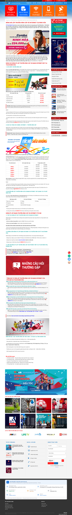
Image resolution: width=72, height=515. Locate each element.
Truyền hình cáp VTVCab (56, 83)
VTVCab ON (43, 506)
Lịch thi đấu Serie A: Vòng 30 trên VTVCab (27, 411)
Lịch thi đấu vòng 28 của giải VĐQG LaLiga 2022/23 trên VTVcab (58, 426)
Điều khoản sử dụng (8, 506)
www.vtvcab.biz (22, 240)
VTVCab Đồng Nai (56, 125)
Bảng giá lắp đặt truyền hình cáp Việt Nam (61, 112)
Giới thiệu (6, 503)
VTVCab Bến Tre (56, 122)
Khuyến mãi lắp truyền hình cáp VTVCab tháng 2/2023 (17, 461)
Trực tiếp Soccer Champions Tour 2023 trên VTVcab (43, 427)
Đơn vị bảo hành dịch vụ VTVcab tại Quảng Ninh (61, 89)
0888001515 (60, 27)
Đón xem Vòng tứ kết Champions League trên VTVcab (12, 411)
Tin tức (34, 3)
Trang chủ (28, 3)
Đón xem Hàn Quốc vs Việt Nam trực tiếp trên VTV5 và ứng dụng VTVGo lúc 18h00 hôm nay (59, 410)
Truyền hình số (59, 3)
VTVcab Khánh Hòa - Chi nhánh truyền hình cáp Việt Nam (18, 364)
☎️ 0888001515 (15, 252)
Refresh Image (63, 460)
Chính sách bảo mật (8, 505)
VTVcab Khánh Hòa (57, 129)
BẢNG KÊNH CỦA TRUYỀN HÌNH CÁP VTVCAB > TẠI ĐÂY (31, 311)
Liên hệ (65, 3)
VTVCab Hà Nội (56, 127)
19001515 (59, 29)
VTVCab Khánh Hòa (10, 25)
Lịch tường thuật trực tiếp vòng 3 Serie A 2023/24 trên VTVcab (27, 427)
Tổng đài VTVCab (55, 76)
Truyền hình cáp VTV (56, 81)
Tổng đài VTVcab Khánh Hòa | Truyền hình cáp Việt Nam (17, 361)
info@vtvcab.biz (12, 495)
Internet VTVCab (65, 135)
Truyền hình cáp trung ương (57, 78)
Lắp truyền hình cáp (56, 135)
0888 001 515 (11, 491)
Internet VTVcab (41, 3)
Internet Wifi (43, 503)
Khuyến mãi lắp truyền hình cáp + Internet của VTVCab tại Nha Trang (20, 362)
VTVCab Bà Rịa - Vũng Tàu (58, 120)
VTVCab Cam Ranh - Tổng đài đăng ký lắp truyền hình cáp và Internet (20, 357)
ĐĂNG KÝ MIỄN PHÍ (60, 33)
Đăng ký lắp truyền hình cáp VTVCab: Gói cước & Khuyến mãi (18, 453)
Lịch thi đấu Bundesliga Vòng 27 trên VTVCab (43, 411)
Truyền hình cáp (50, 3)
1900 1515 (32, 491)
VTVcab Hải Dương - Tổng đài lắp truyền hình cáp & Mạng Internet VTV (61, 107)
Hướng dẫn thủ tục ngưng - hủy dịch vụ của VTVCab (61, 95)
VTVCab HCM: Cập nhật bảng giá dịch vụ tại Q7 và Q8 (16, 0)
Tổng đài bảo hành (59, 28)
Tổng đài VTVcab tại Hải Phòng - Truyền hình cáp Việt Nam (61, 101)
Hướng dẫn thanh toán (9, 507)
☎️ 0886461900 (28, 252)
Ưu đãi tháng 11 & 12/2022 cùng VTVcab (17, 469)
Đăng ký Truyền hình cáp (56, 74)
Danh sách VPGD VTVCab (57, 71)
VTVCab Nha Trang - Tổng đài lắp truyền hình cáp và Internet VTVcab (20, 359)
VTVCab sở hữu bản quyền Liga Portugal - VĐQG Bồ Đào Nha (12, 427)
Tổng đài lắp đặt (59, 25)
